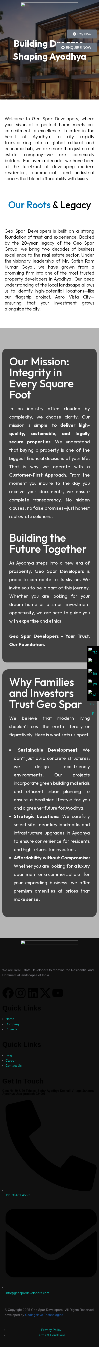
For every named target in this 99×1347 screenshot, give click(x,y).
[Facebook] (8, 993)
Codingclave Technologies (44, 1315)
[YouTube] (93, 684)
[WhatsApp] (93, 694)
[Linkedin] (33, 993)
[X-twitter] (45, 993)
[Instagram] (20, 993)
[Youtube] (58, 993)
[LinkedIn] (93, 673)
